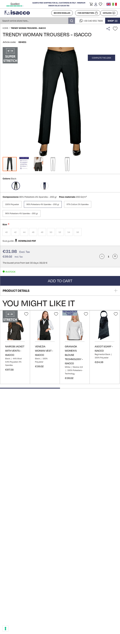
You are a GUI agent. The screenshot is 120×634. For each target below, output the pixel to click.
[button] (91, 4)
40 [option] (6, 232)
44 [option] (24, 232)
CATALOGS (107, 13)
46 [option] (33, 232)
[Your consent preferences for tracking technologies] (5, 628)
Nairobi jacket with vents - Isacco (14, 350)
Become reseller (62, 13)
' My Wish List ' (100, 4)
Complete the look (101, 58)
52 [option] (60, 232)
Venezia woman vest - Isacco (44, 350)
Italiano (114, 4)
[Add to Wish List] (115, 28)
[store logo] (27, 13)
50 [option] (51, 232)
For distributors (86, 13)
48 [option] (42, 232)
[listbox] (60, 232)
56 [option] (77, 232)
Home (5, 28)
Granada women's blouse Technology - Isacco (74, 355)
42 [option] (15, 232)
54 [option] (69, 232)
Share (109, 28)
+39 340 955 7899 (93, 20)
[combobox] (37, 21)
